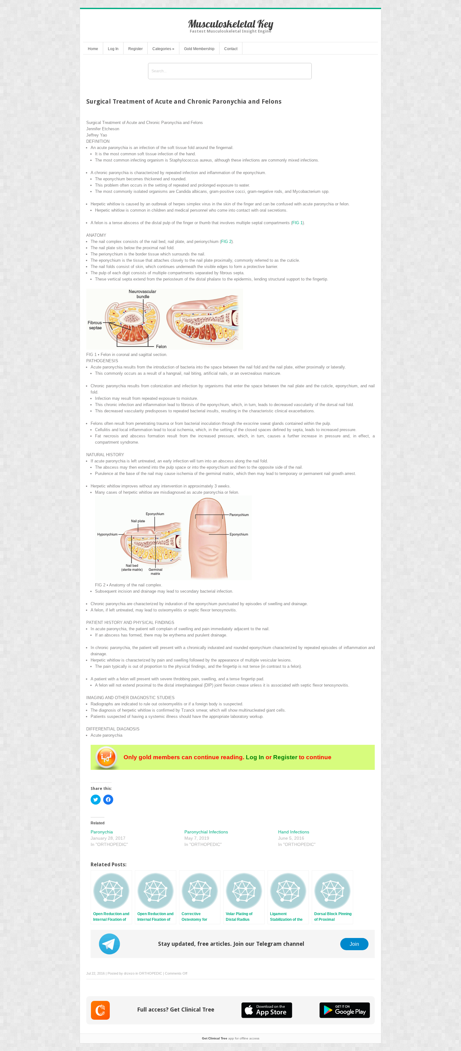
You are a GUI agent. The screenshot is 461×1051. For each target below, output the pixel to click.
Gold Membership (199, 49)
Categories (163, 49)
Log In (113, 49)
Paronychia (102, 831)
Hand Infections (293, 831)
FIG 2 (226, 241)
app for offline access (230, 1038)
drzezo (129, 973)
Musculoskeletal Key (230, 23)
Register (135, 49)
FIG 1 (297, 222)
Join (354, 944)
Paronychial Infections (206, 831)
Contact (230, 49)
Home (93, 49)
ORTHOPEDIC (150, 973)
